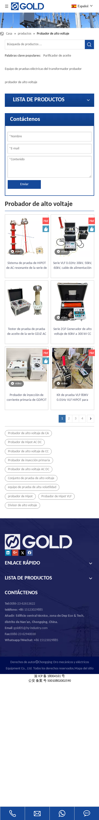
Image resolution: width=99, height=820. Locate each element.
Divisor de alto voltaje (22, 505)
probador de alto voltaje (21, 82)
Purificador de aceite (57, 56)
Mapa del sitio (83, 668)
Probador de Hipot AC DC (25, 442)
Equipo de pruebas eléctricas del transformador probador (43, 69)
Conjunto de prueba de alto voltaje (31, 478)
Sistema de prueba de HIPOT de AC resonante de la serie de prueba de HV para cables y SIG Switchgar (26, 266)
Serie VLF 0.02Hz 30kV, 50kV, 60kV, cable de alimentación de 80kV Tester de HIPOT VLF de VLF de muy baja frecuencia (72, 266)
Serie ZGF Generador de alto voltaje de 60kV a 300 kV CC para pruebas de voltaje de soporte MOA (72, 332)
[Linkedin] (8, 553)
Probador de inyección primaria (29, 460)
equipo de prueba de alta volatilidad (32, 487)
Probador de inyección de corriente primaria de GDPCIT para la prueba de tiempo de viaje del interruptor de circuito (27, 398)
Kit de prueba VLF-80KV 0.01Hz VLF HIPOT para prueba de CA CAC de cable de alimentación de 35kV (72, 398)
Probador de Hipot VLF (56, 496)
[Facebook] (30, 553)
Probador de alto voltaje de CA (28, 433)
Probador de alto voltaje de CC (28, 451)
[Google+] (15, 553)
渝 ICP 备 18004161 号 (49, 676)
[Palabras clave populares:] (89, 44)
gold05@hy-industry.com (31, 628)
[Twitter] (22, 553)
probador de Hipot (20, 496)
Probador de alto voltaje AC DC (28, 469)
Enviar (24, 184)
